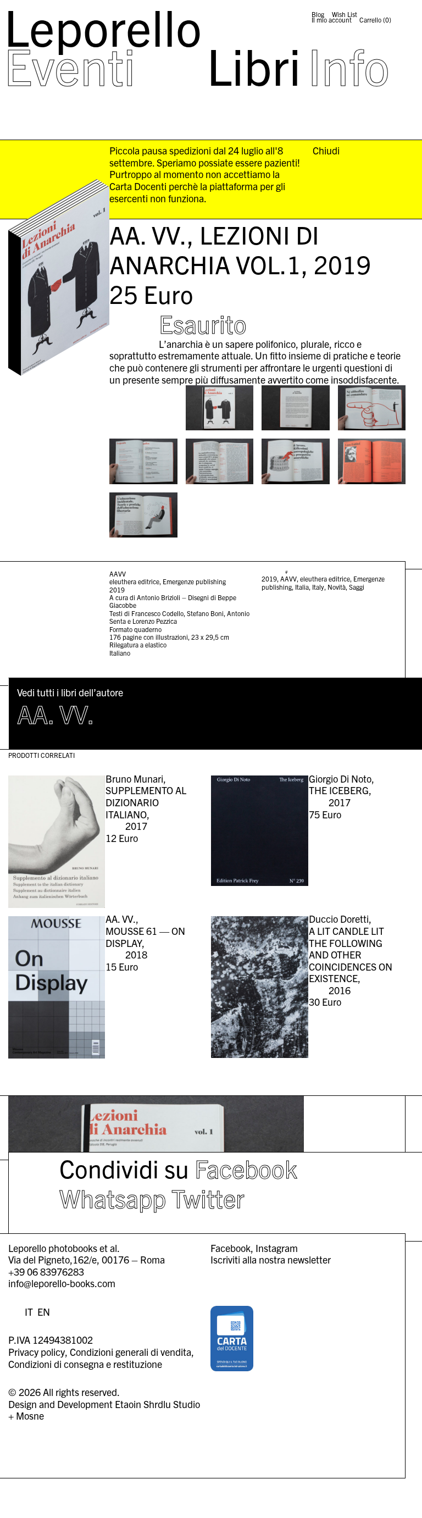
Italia (302, 587)
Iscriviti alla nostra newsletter (270, 1259)
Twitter (208, 1197)
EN (43, 1311)
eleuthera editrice (325, 578)
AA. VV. (56, 713)
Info (349, 65)
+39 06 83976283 (46, 1271)
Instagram (277, 1248)
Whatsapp (112, 1197)
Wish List (344, 14)
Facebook (246, 1167)
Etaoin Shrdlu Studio (157, 1404)
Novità (336, 587)
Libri (254, 65)
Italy (318, 587)
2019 (269, 578)
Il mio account (332, 20)
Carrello (375, 20)
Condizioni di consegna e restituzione (85, 1364)
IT (29, 1311)
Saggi (356, 587)
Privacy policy (36, 1351)
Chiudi (326, 151)
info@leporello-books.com (61, 1283)
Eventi (70, 65)
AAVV (288, 578)
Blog (318, 14)
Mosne (30, 1415)
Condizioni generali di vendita (130, 1351)
